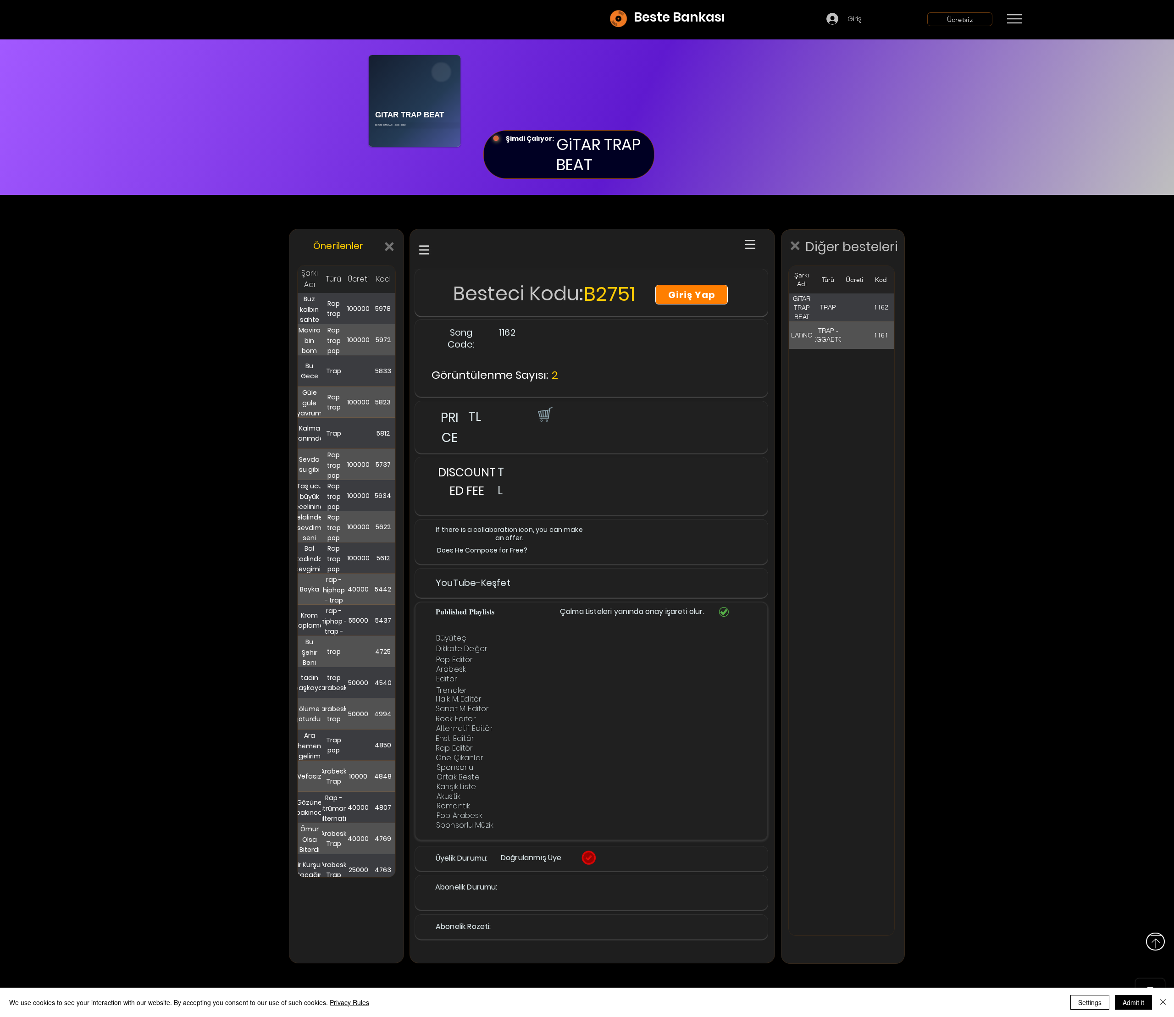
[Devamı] (1068, 19)
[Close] (1162, 1002)
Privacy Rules (349, 1002)
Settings (1090, 1002)
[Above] (1155, 942)
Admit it (1133, 1002)
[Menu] (1014, 19)
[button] (544, 414)
